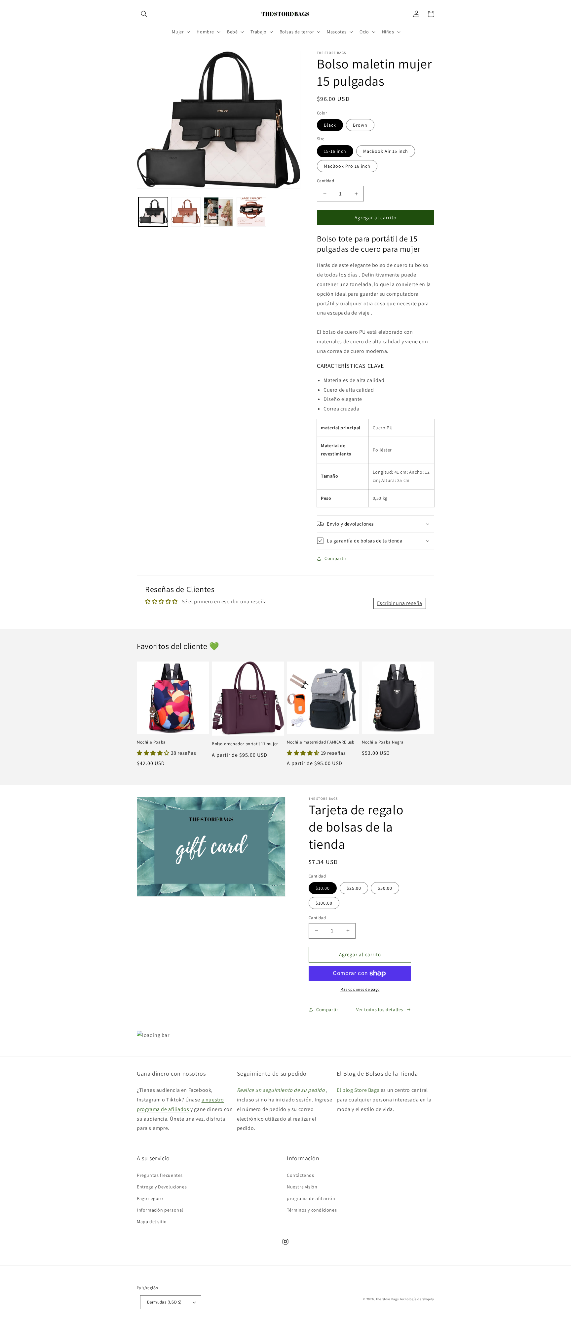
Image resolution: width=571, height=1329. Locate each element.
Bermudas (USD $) (164, 1302)
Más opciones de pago (360, 989)
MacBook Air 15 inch (385, 151)
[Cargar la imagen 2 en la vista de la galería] (186, 212)
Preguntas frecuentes (160, 1175)
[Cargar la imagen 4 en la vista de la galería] (251, 212)
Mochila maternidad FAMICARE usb (321, 742)
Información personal (160, 1210)
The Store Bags (387, 1299)
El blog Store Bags (358, 1090)
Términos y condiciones (312, 1210)
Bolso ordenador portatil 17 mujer (245, 744)
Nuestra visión (302, 1187)
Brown (360, 125)
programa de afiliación (311, 1198)
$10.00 (323, 888)
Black (330, 125)
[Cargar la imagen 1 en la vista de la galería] (153, 212)
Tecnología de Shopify (417, 1299)
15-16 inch (335, 151)
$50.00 (385, 888)
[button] (144, 14)
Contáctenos (300, 1175)
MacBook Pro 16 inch (347, 166)
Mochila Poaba (151, 742)
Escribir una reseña (399, 603)
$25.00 (354, 888)
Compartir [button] (335, 558)
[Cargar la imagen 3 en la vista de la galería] (218, 212)
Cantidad (325, 181)
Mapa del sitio (152, 1221)
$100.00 (324, 903)
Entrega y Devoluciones (162, 1187)
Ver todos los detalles (379, 1009)
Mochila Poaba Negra (382, 742)
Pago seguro (150, 1198)
